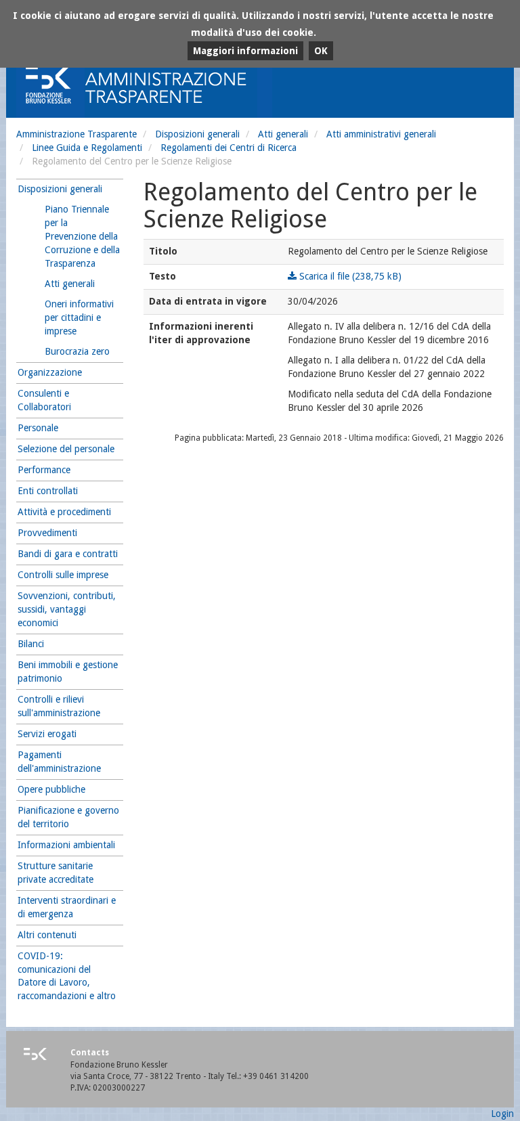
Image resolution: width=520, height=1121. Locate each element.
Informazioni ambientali (66, 844)
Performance (44, 469)
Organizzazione (50, 372)
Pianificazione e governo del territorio (68, 817)
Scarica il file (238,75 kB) (349, 276)
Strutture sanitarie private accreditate (55, 872)
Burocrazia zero (77, 351)
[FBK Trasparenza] (175, 84)
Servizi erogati (47, 733)
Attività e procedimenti (64, 511)
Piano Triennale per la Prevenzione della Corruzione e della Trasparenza (82, 236)
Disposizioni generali (197, 134)
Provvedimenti (47, 532)
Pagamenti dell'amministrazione (59, 761)
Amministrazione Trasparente (76, 134)
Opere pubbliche (51, 789)
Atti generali (283, 134)
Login (502, 1113)
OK (321, 50)
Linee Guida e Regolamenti (87, 147)
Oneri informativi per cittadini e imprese (79, 317)
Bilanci (31, 643)
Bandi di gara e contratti (68, 553)
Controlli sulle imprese (63, 574)
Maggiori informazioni (245, 50)
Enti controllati (48, 490)
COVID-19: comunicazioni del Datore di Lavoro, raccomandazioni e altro (67, 976)
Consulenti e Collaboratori (44, 400)
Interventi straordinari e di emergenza (67, 907)
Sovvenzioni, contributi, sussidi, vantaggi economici (67, 609)
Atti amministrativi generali (381, 134)
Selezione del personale (66, 448)
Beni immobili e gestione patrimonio (68, 671)
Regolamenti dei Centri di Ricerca (228, 147)
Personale (38, 427)
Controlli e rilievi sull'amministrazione (59, 706)
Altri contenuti (47, 934)
